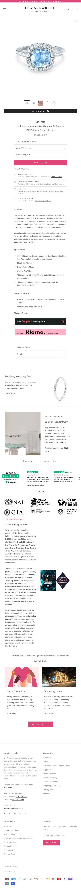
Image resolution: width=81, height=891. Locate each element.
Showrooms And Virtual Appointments (18, 838)
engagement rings (18, 616)
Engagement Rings (11, 830)
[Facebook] (4, 813)
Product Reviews (10, 846)
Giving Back (8, 850)
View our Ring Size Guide (43, 201)
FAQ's (45, 762)
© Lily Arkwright (10, 872)
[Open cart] (77, 9)
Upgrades (20, 354)
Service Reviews (10, 842)
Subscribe (51, 842)
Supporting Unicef (53, 691)
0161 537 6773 (9, 788)
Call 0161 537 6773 (56, 177)
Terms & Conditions (51, 782)
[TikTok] (26, 813)
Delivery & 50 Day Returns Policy (56, 766)
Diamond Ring (60, 442)
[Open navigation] (4, 9)
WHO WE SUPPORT (40, 724)
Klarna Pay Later (49, 774)
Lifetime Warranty (50, 778)
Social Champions (16, 691)
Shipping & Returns (23, 347)
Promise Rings (9, 854)
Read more (11, 714)
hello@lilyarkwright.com (13, 808)
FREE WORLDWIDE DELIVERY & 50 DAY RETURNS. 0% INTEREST (40, 1)
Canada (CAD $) (10, 867)
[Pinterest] (15, 813)
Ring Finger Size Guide (52, 786)
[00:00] (40, 56)
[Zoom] (76, 21)
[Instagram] (10, 813)
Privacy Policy (49, 790)
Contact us (47, 758)
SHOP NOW (10, 393)
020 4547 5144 (18, 799)
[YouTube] (20, 813)
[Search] (73, 9)
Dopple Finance (49, 770)
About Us (7, 826)
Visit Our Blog (9, 834)
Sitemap (46, 794)
